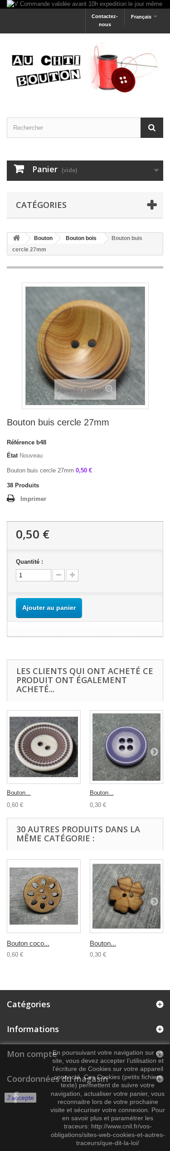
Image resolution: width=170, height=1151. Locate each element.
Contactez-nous (105, 20)
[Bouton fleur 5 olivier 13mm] (127, 896)
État (12, 455)
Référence (20, 442)
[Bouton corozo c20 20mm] (127, 747)
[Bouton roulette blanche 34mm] (44, 747)
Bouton (43, 238)
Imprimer (33, 498)
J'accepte (20, 1097)
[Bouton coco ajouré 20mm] (44, 896)
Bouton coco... (28, 943)
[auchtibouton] (85, 67)
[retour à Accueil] (16, 238)
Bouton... (19, 792)
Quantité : (29, 561)
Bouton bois (81, 238)
